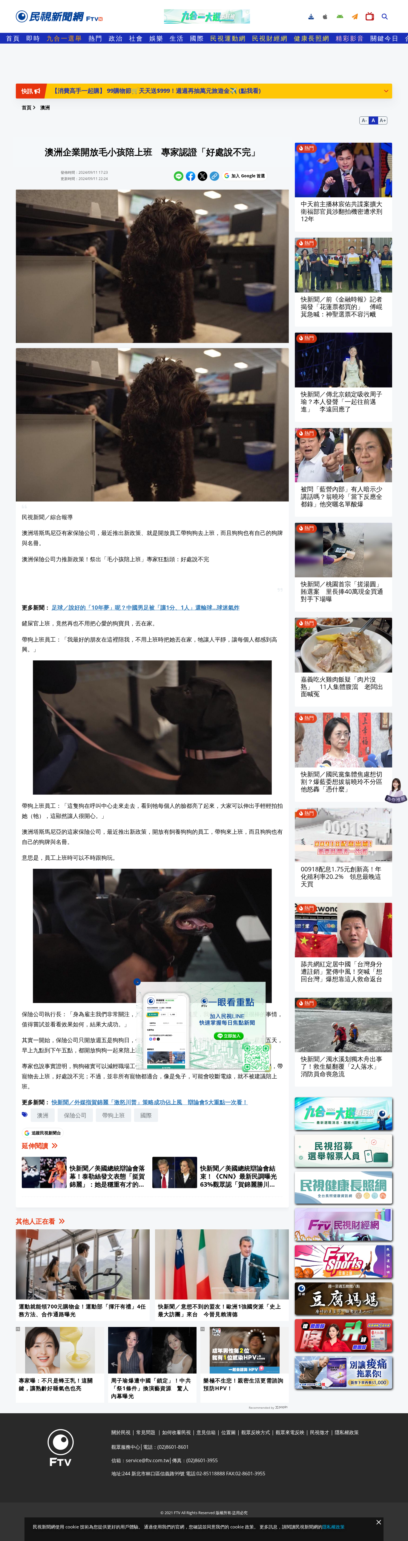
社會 (136, 38)
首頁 (13, 38)
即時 (33, 38)
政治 (116, 38)
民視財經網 (270, 38)
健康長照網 (312, 38)
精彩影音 (350, 38)
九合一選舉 (64, 38)
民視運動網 (228, 38)
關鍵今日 (384, 38)
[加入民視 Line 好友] (204, 1027)
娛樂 (156, 38)
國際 (197, 38)
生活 (177, 38)
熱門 (95, 38)
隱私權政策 (333, 1527)
